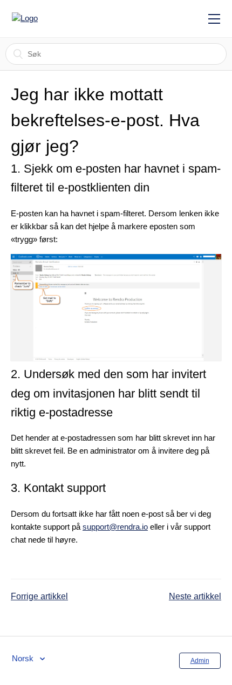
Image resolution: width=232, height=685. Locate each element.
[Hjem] (60, 18)
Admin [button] (199, 661)
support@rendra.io (115, 526)
